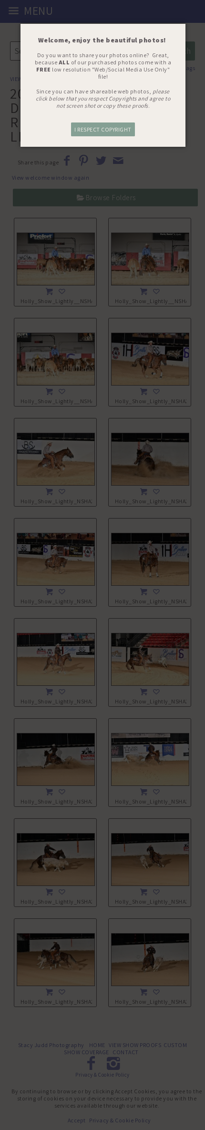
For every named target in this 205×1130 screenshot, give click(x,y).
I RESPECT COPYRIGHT (103, 129)
